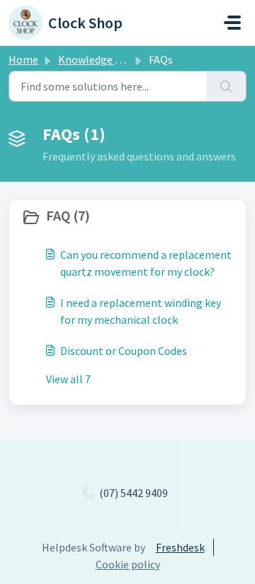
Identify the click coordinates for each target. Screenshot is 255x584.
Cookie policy (128, 564)
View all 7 (68, 379)
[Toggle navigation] (232, 22)
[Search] (226, 86)
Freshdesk (180, 547)
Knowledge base (97, 59)
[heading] (127, 217)
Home (23, 59)
